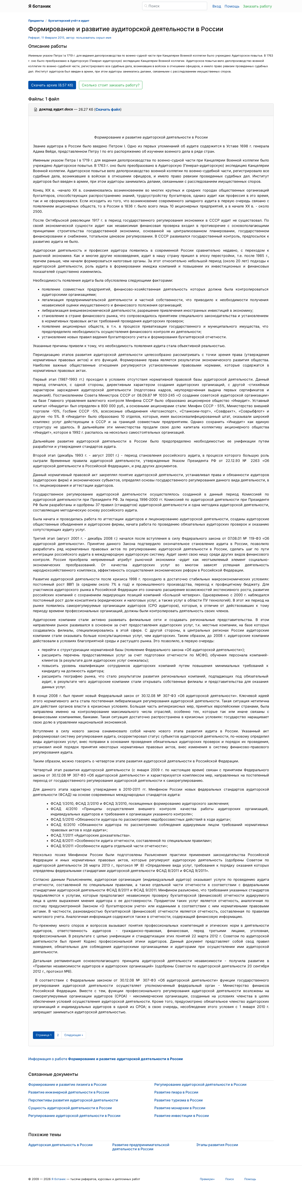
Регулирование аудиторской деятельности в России (74, 1115)
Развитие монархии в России (179, 1108)
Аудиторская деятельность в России (60, 1145)
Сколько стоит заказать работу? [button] (111, 85)
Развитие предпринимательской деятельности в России (140, 1147)
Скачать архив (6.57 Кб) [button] (52, 85)
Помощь (232, 6)
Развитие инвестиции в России (181, 1115)
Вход (216, 6)
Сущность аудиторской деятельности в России (70, 1108)
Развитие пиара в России (176, 1092)
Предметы (36, 20)
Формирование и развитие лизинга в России (67, 1084)
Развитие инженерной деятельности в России (68, 1092)
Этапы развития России (217, 1145)
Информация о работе (105, 1059)
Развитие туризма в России (178, 1100)
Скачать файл (108, 109)
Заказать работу (257, 6)
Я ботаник (59, 1179)
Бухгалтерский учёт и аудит (68, 20)
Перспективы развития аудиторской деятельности (73, 1100)
